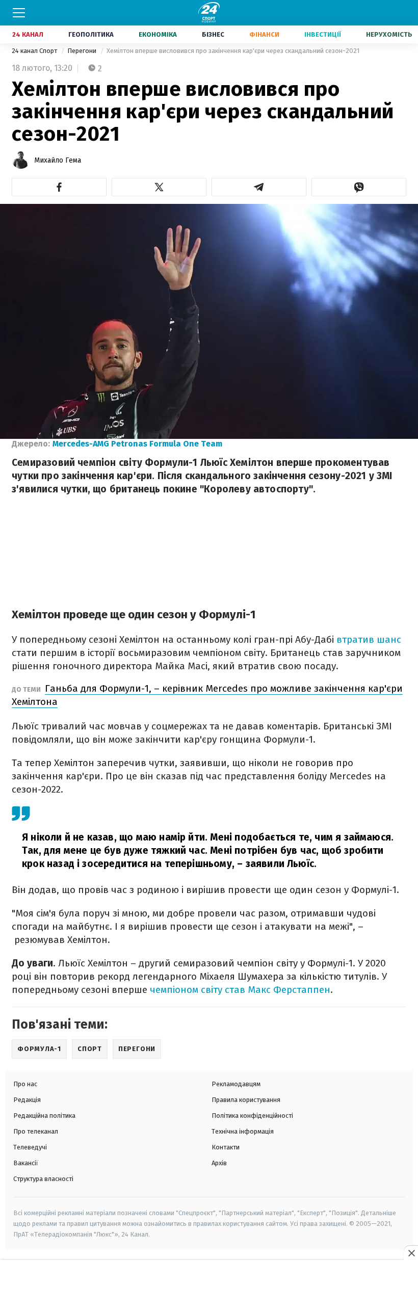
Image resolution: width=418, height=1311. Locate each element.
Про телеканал (35, 1131)
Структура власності (43, 1179)
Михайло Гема (57, 160)
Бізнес (213, 34)
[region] (209, 1286)
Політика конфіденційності (252, 1115)
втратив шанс (368, 639)
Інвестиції (322, 34)
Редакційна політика (44, 1115)
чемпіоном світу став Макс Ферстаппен (240, 989)
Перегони (82, 50)
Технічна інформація (243, 1131)
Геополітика (91, 34)
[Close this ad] (411, 1253)
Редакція (27, 1100)
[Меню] (19, 12)
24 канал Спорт (35, 50)
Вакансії (25, 1163)
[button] (59, 187)
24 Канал (27, 34)
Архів (219, 1163)
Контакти (226, 1147)
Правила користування (246, 1100)
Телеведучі (30, 1147)
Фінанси (264, 34)
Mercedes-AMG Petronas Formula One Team (137, 444)
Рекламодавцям (236, 1084)
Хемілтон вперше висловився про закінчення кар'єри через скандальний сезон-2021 (233, 50)
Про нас (25, 1084)
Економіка (158, 34)
